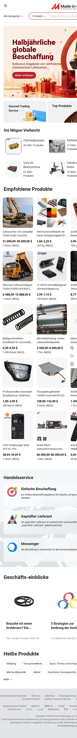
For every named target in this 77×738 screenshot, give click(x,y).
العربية (40, 709)
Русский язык (14, 709)
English (22, 705)
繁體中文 (49, 705)
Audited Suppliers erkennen (58, 698)
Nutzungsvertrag (67, 695)
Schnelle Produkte (31, 698)
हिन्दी (66, 709)
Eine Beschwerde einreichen (13, 695)
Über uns (36, 695)
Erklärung (49, 695)
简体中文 (35, 705)
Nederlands (53, 709)
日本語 (61, 705)
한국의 (29, 709)
